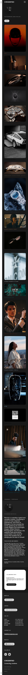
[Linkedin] (9, 654)
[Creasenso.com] (9, 2)
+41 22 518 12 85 (19, 622)
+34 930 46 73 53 (19, 623)
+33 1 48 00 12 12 (19, 619)
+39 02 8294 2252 (19, 625)
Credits (5, 671)
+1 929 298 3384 (19, 620)
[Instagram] (5, 654)
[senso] (1, 2)
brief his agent (11, 584)
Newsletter (10, 644)
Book (7, 20)
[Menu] (25, 2)
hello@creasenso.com (11, 634)
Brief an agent (9, 599)
